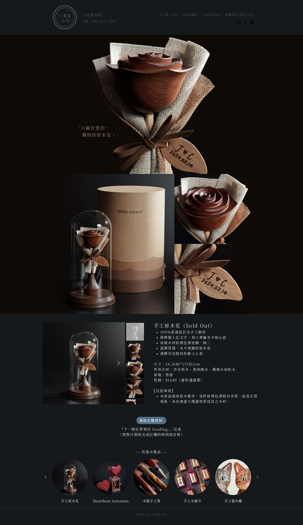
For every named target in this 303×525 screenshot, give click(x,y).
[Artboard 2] (252, 22)
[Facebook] (245, 22)
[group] (151, 481)
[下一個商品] (257, 476)
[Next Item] (118, 363)
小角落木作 (92, 15)
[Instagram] (238, 22)
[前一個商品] (45, 476)
